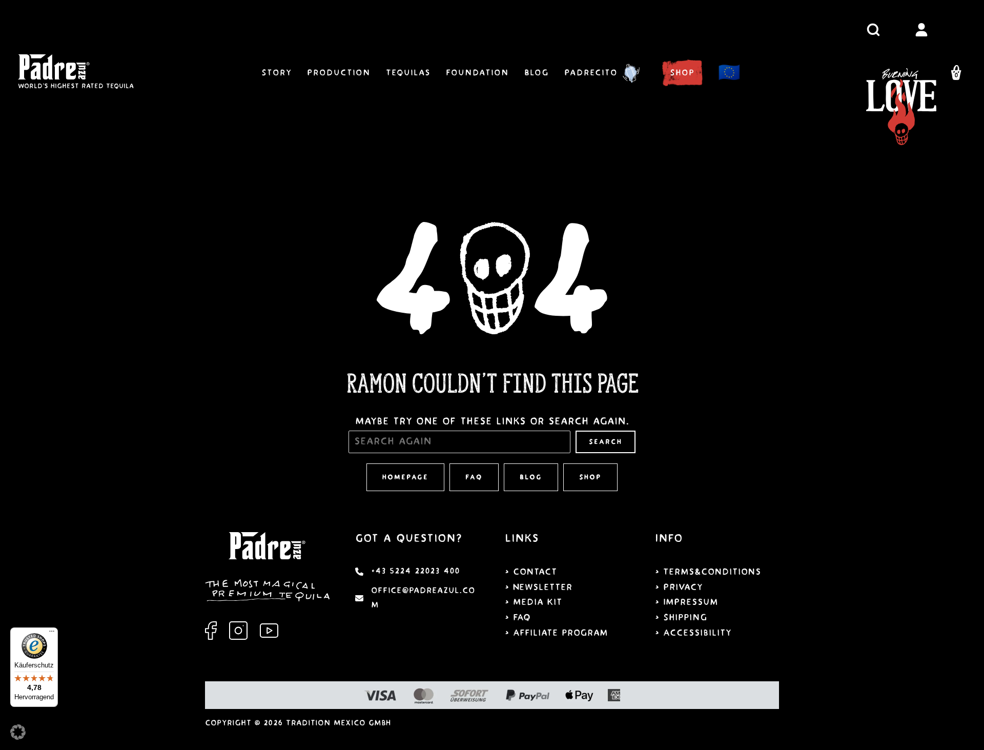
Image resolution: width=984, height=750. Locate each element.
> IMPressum (686, 602)
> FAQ (517, 617)
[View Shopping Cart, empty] (956, 74)
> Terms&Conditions (708, 572)
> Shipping (681, 617)
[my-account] (921, 30)
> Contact (531, 572)
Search (605, 441)
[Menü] (52, 633)
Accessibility (697, 633)
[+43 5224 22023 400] (407, 571)
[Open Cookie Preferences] (18, 737)
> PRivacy (679, 587)
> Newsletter (538, 587)
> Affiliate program (556, 633)
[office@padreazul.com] (417, 598)
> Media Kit (533, 602)
